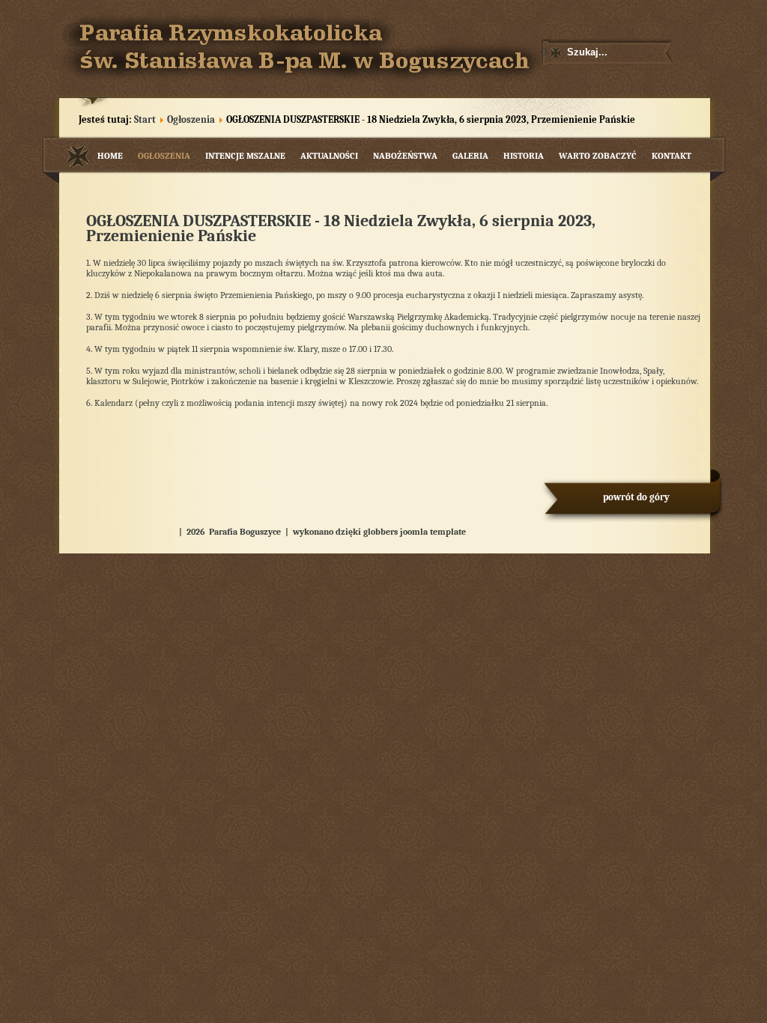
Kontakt (671, 156)
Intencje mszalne (245, 156)
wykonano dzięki (327, 531)
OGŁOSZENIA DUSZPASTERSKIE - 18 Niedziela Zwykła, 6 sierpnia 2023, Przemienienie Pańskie (340, 228)
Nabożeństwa (405, 156)
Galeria (470, 156)
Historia (523, 156)
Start (145, 119)
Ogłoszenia (191, 119)
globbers (380, 531)
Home (110, 156)
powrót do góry (636, 497)
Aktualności (329, 156)
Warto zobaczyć (598, 156)
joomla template (433, 531)
